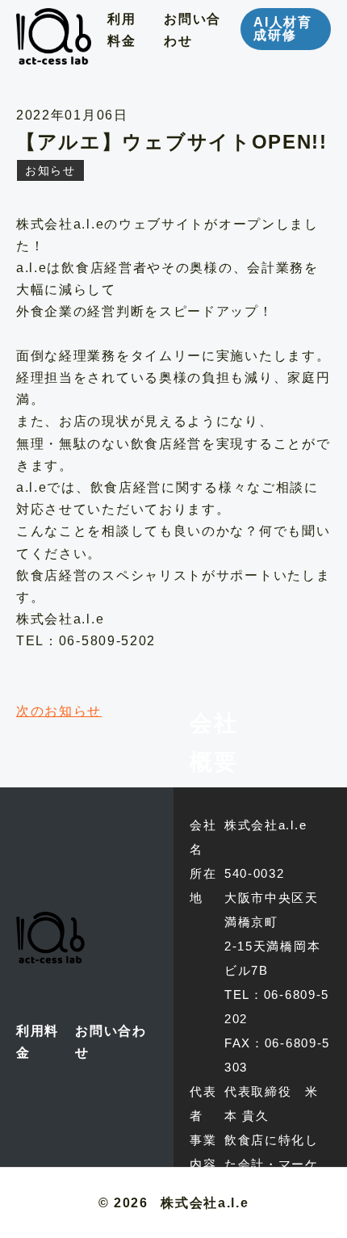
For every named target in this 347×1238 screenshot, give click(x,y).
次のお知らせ (59, 711)
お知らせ (50, 170)
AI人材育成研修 (282, 28)
